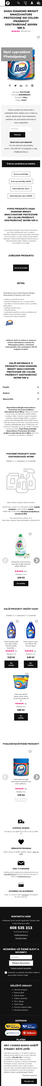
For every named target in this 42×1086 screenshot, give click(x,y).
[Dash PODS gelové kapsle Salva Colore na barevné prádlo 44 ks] (21, 692)
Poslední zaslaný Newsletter (21, 968)
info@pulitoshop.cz (21, 152)
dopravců (25, 895)
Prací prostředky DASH (21, 181)
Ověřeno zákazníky (20, 998)
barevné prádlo (21, 268)
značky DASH (23, 418)
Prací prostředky (21, 174)
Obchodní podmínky (21, 1010)
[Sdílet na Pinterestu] (32, 86)
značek (30, 509)
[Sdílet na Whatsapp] (26, 86)
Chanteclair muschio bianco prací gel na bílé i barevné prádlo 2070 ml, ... (21, 564)
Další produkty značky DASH (21, 609)
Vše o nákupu (19, 1001)
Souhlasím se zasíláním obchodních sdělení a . (24, 973)
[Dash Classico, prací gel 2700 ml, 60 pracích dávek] (31, 639)
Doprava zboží (19, 993)
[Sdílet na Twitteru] (15, 86)
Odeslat (17, 135)
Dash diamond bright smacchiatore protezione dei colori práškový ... (21, 781)
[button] (37, 1045)
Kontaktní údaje (21, 938)
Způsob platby (19, 995)
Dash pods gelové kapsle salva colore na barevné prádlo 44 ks (21, 697)
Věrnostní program (20, 990)
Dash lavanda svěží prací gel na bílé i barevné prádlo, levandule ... (11, 645)
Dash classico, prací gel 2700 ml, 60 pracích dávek (31, 644)
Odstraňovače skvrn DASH (21, 196)
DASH (24, 100)
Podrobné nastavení (30, 1075)
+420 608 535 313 (17, 149)
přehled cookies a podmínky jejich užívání (18, 1072)
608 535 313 (21, 927)
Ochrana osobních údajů (22, 1007)
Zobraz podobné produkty (21, 163)
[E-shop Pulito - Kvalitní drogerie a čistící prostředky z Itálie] (7, 4)
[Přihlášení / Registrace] (32, 3)
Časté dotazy (18, 1004)
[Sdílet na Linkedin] (21, 86)
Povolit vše (29, 1081)
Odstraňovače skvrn (21, 189)
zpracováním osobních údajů (18, 975)
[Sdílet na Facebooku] (10, 86)
